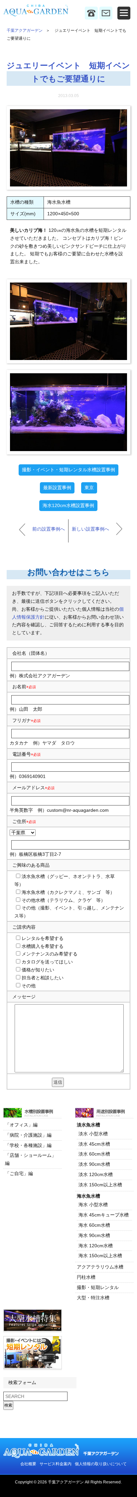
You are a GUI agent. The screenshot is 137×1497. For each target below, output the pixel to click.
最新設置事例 (57, 487)
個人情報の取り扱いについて (101, 1464)
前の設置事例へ (48, 529)
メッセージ (24, 996)
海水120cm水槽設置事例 (68, 505)
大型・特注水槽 (93, 1297)
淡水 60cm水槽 (94, 1154)
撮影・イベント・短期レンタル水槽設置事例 (68, 469)
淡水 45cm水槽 (94, 1144)
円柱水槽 (86, 1277)
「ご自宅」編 (19, 1173)
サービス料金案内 (55, 1464)
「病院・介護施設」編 (28, 1135)
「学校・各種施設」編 (28, 1145)
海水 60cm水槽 (94, 1225)
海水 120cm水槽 (95, 1245)
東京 (89, 487)
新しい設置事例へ (90, 529)
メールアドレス (28, 787)
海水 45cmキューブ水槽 (103, 1214)
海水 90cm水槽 (94, 1235)
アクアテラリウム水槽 (100, 1266)
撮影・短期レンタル (98, 1287)
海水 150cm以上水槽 (100, 1255)
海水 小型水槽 (93, 1204)
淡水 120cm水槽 (95, 1174)
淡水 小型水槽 (93, 1133)
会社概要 (28, 1464)
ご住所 (24, 821)
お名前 (19, 686)
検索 (8, 1405)
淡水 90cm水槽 (94, 1164)
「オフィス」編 (21, 1124)
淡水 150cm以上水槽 (100, 1184)
